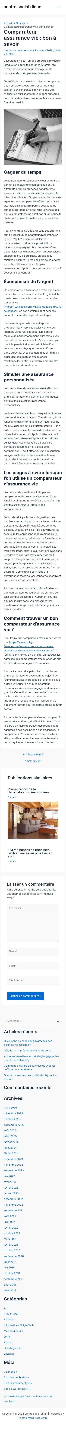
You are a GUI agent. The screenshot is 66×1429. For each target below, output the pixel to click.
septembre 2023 (14, 1170)
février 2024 (11, 1153)
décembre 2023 (13, 1159)
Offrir (7, 1336)
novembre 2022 (13, 1204)
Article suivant (33, 761)
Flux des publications (16, 1377)
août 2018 (10, 1284)
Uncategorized (12, 1348)
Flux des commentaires (18, 1383)
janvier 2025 (11, 1141)
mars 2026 (10, 1107)
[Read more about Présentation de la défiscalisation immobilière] (33, 820)
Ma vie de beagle (14, 1396)
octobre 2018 (12, 1273)
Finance (12, 797)
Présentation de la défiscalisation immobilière (28, 790)
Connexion (10, 1371)
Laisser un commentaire (18, 50)
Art (5, 1308)
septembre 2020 (14, 1256)
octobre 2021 (12, 1233)
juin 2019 (9, 1267)
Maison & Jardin (13, 1331)
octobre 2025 (12, 1119)
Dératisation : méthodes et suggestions (27, 1050)
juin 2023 (9, 1176)
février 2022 (11, 1227)
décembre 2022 (13, 1199)
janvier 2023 (11, 1193)
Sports (8, 1342)
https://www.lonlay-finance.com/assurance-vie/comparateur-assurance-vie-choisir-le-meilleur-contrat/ (29, 646)
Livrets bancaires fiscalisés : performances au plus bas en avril (30, 853)
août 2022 (10, 1216)
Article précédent (33, 754)
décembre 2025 (13, 1113)
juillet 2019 (10, 1262)
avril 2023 (10, 1181)
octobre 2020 (12, 1250)
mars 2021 (10, 1239)
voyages (9, 1353)
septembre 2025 (14, 1124)
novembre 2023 (13, 1164)
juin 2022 (9, 1222)
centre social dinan (22, 6)
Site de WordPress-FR (17, 1388)
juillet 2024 (10, 1147)
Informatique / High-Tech (19, 1325)
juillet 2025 (10, 1136)
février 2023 (11, 1187)
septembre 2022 (14, 1210)
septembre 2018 (13, 1279)
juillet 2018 (10, 1290)
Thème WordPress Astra (33, 1417)
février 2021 (11, 1244)
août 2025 (10, 1130)
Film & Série (11, 1314)
